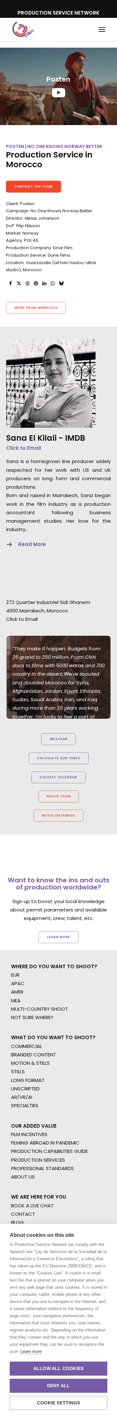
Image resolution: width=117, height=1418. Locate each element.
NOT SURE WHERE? (32, 1017)
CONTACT (23, 1214)
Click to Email (23, 448)
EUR (15, 974)
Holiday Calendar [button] (58, 777)
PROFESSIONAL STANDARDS (42, 1168)
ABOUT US (23, 1176)
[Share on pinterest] (36, 283)
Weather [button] (59, 739)
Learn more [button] (58, 937)
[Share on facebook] (10, 283)
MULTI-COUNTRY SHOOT (39, 1008)
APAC (17, 983)
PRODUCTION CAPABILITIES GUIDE (49, 1151)
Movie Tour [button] (59, 796)
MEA (15, 1000)
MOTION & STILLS (30, 1063)
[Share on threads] (27, 283)
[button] (102, 29)
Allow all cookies (58, 1368)
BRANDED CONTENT (33, 1054)
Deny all (58, 1385)
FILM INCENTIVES (29, 1134)
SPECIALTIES (24, 1105)
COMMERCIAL (26, 1046)
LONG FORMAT (28, 1080)
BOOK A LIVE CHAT (32, 1205)
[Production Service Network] (23, 30)
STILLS (18, 1071)
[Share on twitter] (19, 283)
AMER (17, 991)
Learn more (31, 1351)
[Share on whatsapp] (53, 283)
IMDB (75, 438)
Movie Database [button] (58, 815)
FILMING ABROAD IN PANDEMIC (45, 1142)
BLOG (17, 1222)
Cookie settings (58, 1403)
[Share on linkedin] (44, 283)
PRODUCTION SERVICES (38, 1159)
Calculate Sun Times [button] (58, 758)
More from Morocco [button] (36, 308)
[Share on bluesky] (61, 283)
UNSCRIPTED (25, 1088)
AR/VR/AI (21, 1097)
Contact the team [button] (33, 186)
